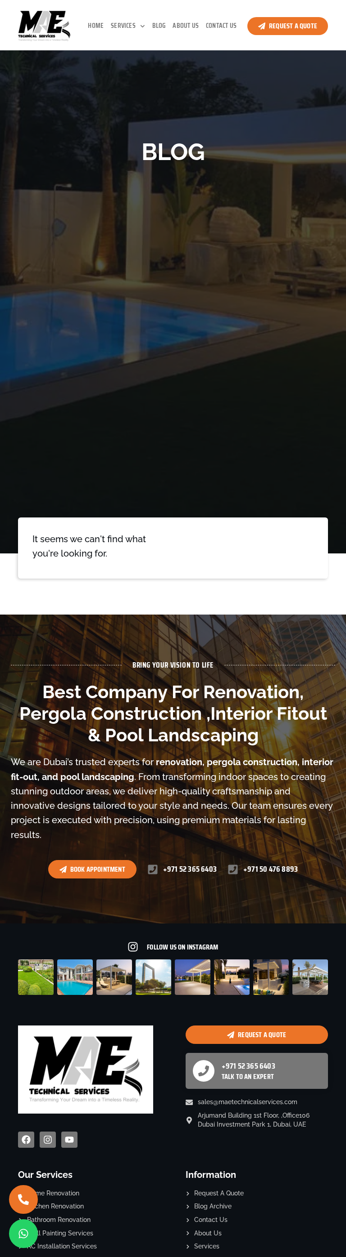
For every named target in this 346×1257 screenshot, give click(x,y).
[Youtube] (69, 1140)
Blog (159, 26)
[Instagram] (48, 1140)
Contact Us (221, 26)
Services (123, 26)
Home (96, 26)
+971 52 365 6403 (248, 1066)
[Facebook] (26, 1140)
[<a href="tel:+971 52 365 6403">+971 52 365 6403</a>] (203, 1071)
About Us (186, 26)
